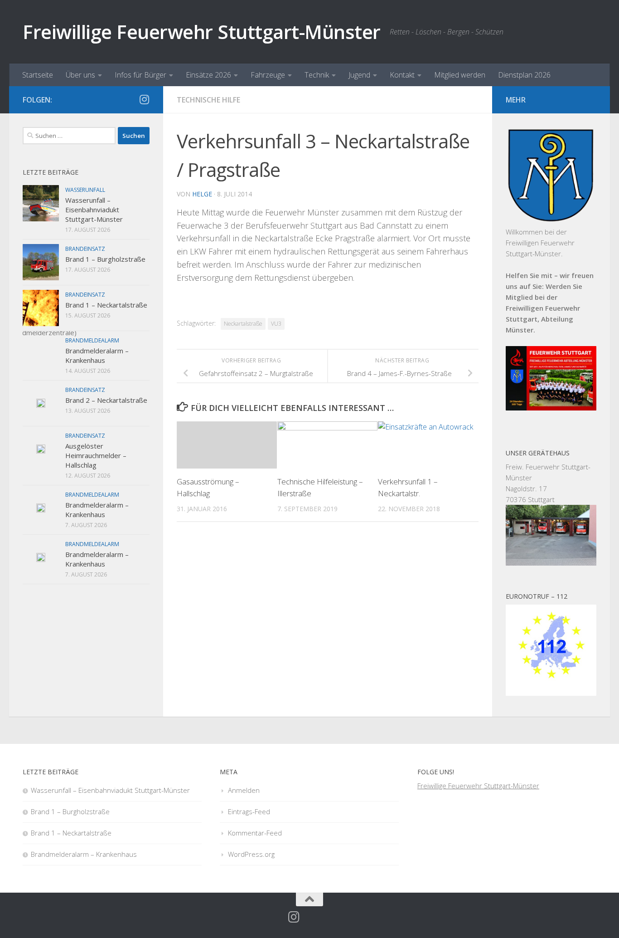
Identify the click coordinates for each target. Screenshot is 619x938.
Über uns (80, 75)
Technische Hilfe (208, 100)
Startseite (37, 75)
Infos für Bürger (140, 75)
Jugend (359, 75)
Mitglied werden (459, 75)
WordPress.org (251, 854)
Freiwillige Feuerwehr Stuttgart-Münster (202, 31)
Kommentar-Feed (255, 832)
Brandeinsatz (85, 249)
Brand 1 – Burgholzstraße (105, 259)
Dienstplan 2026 (524, 75)
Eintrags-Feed (249, 811)
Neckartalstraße (243, 323)
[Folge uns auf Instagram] (144, 99)
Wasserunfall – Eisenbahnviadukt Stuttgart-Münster (94, 209)
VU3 (276, 323)
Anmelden (244, 790)
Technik (317, 75)
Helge (202, 194)
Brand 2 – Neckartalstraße (106, 400)
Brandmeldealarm (92, 340)
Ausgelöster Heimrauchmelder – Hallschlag (95, 455)
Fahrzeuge (268, 75)
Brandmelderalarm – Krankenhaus (97, 355)
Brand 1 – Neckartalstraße (106, 304)
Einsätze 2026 (208, 75)
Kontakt (402, 75)
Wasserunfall (85, 190)
